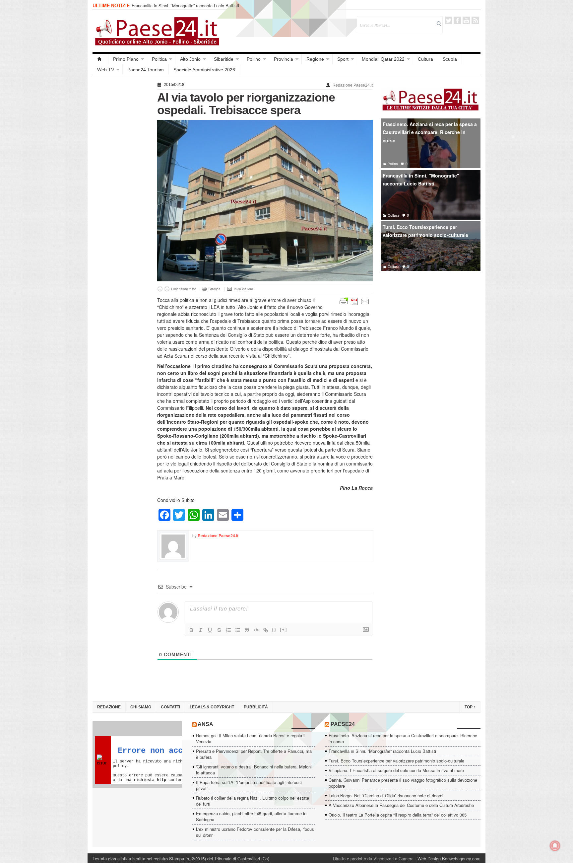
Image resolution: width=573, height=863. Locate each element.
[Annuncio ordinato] (228, 630)
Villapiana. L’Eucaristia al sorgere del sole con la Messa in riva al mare (396, 770)
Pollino (254, 59)
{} (274, 629)
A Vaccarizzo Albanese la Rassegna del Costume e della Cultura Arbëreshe (401, 805)
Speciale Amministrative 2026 (204, 69)
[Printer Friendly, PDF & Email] (354, 301)
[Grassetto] (191, 630)
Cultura (425, 59)
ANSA (205, 724)
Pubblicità (256, 707)
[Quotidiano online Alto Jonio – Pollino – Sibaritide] (100, 59)
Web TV (105, 69)
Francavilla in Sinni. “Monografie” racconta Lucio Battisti (185, 5)
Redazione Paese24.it (353, 85)
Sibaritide (223, 59)
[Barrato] (219, 630)
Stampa (215, 289)
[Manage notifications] (555, 845)
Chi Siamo (140, 707)
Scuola (450, 59)
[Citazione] (247, 630)
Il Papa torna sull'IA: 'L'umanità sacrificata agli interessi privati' (249, 785)
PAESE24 (343, 724)
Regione (315, 59)
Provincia (283, 59)
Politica (159, 59)
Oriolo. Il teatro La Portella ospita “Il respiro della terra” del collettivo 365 (398, 815)
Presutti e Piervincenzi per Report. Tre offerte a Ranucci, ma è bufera (254, 754)
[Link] (265, 630)
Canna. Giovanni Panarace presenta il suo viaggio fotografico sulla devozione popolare (403, 783)
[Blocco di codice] (256, 630)
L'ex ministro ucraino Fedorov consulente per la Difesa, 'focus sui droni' (255, 832)
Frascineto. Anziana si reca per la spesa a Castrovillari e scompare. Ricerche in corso (430, 132)
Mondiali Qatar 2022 (383, 59)
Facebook (457, 20)
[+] (283, 629)
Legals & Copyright (212, 707)
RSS (475, 20)
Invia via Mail (243, 289)
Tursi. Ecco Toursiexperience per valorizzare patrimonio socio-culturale (425, 231)
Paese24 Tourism (145, 69)
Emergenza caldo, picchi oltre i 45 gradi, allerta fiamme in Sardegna (251, 816)
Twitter (448, 20)
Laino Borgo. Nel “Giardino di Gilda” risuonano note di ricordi (386, 795)
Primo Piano (126, 59)
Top (470, 707)
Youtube (466, 20)
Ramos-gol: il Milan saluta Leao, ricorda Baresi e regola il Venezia (250, 738)
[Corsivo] (200, 630)
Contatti (170, 707)
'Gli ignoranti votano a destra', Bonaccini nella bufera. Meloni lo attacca (254, 769)
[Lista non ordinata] (237, 630)
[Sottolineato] (210, 630)
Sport (343, 59)
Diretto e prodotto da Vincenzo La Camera (373, 858)
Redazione (109, 707)
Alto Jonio (190, 59)
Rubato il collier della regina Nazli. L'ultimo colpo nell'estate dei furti (252, 801)
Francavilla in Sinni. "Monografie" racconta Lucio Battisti (421, 179)
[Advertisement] (122, 179)
